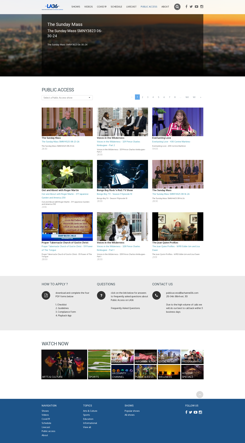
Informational (90, 423)
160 (187, 97)
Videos (88, 6)
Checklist (62, 304)
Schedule (116, 6)
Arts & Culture (90, 410)
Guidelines (63, 308)
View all (87, 427)
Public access (149, 6)
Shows (75, 6)
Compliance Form (67, 311)
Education (88, 419)
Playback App (64, 315)
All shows (130, 414)
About (165, 6)
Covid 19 (101, 6)
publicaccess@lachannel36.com (182, 292)
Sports (86, 414)
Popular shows (132, 410)
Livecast (131, 6)
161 (194, 97)
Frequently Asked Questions (125, 308)
